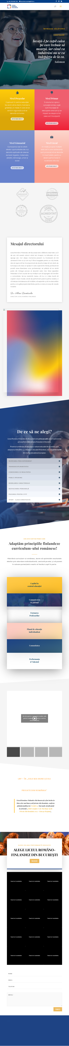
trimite (57, 1009)
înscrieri (34, 861)
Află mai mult (17, 119)
